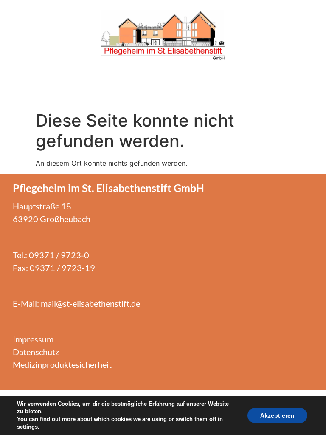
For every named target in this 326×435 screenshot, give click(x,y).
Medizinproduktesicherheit (62, 364)
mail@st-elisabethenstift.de (90, 303)
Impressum (33, 339)
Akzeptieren (277, 415)
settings (27, 427)
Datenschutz (36, 352)
